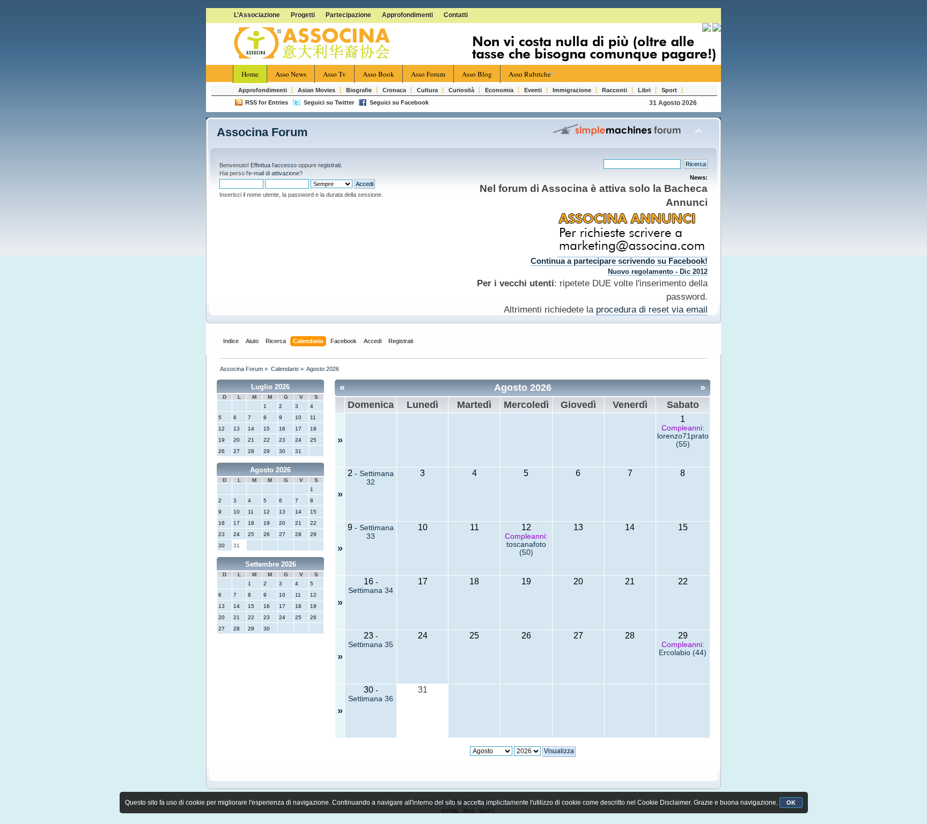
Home (250, 74)
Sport (669, 90)
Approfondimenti (407, 15)
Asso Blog (477, 74)
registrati (329, 165)
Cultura (427, 90)
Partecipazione (348, 15)
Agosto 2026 (270, 470)
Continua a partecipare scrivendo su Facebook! (619, 261)
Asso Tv (334, 74)
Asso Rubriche (530, 74)
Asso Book (378, 74)
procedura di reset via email (652, 309)
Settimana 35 (370, 645)
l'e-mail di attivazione (272, 173)
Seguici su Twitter (329, 102)
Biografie (359, 90)
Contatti (456, 15)
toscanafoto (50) (526, 548)
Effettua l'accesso (274, 165)
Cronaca (394, 90)
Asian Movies (316, 90)
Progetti (303, 15)
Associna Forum (262, 132)
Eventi (533, 90)
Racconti (614, 90)
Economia (499, 90)
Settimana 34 (370, 591)
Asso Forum (428, 74)
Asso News (290, 74)
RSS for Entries (266, 102)
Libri (644, 90)
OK (791, 802)
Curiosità (461, 90)
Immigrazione (572, 90)
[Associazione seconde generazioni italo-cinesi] (313, 43)
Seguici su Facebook (399, 102)
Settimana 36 (370, 699)
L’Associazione (257, 15)
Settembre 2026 (270, 564)
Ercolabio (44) (683, 653)
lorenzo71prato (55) (683, 440)
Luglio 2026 (270, 387)
